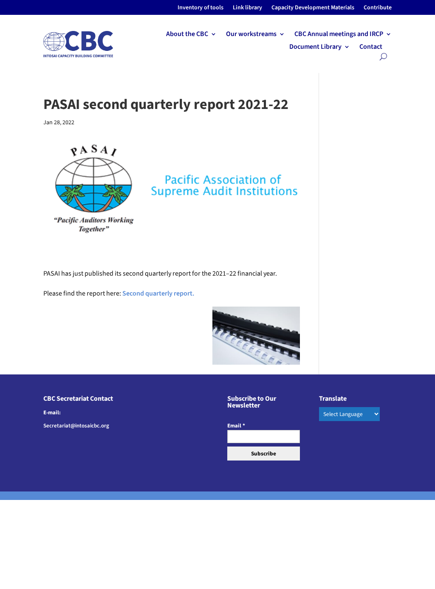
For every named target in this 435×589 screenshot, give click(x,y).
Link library (247, 8)
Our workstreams (251, 35)
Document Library (315, 47)
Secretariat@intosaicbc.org (76, 426)
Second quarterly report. (158, 293)
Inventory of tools (200, 8)
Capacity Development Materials (312, 8)
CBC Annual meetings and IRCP (338, 35)
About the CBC (187, 35)
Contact (370, 47)
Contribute (378, 8)
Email (236, 426)
